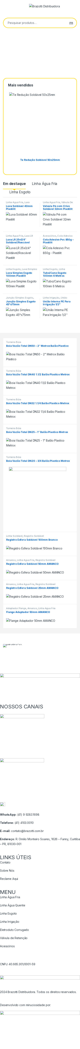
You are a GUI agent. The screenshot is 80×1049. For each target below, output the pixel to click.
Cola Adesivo (64, 235)
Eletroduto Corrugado (14, 930)
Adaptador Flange (16, 608)
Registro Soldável (34, 536)
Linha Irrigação (51, 297)
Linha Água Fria (44, 184)
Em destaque (14, 184)
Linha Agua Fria (14, 202)
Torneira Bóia (13, 370)
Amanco (11, 560)
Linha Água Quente (12, 905)
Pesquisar (71, 23)
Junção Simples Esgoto (19, 297)
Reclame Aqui (9, 878)
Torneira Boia (13, 342)
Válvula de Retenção (13, 938)
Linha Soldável (14, 536)
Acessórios (49, 235)
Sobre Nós (7, 870)
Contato (5, 862)
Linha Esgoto (19, 192)
